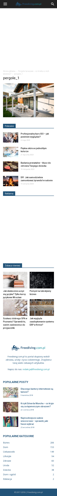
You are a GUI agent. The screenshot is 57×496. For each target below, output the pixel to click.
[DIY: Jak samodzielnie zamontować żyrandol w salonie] (10, 181)
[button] (52, 4)
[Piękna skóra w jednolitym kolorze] (10, 152)
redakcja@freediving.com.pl (36, 369)
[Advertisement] (28, 38)
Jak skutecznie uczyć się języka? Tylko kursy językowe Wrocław (14, 294)
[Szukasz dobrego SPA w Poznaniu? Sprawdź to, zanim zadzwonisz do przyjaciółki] (15, 307)
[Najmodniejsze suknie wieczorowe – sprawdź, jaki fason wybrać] (10, 421)
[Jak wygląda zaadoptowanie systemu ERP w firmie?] (42, 307)
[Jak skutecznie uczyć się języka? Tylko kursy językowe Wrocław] (15, 280)
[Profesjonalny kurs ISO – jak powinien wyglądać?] (10, 137)
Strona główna (9, 71)
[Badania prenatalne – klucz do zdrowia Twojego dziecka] (10, 166)
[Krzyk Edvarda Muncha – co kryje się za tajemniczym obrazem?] (10, 407)
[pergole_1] (28, 116)
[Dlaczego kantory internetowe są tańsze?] (10, 392)
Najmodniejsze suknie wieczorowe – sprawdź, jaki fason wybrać (34, 421)
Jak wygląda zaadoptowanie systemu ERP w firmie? (42, 321)
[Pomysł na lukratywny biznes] (42, 280)
